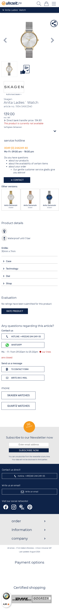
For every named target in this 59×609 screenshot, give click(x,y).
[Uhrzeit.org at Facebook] (6, 507)
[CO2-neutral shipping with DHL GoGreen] (32, 599)
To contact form (19, 369)
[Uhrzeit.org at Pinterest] (30, 507)
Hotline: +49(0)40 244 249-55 (26, 336)
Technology (12, 268)
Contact (18, 180)
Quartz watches (18, 405)
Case (9, 261)
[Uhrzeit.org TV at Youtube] (22, 507)
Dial (8, 276)
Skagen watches (18, 395)
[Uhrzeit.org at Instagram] (14, 507)
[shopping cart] (46, 4)
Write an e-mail (19, 378)
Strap (9, 283)
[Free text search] (39, 4)
